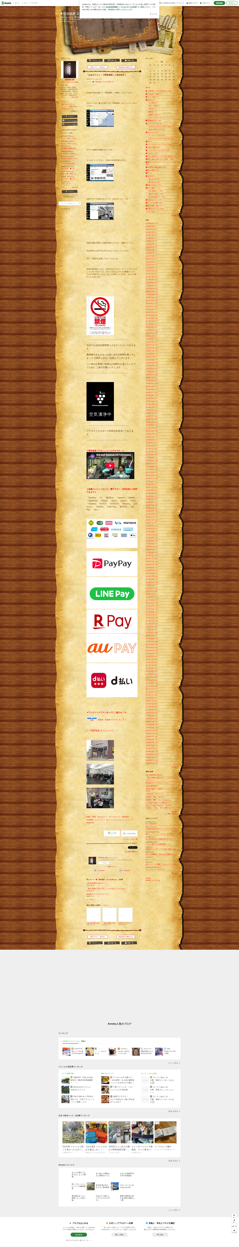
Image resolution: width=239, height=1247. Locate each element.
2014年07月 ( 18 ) (152, 570)
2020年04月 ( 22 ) (152, 366)
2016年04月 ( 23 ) (152, 508)
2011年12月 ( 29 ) (151, 662)
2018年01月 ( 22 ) (152, 446)
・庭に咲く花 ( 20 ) (153, 182)
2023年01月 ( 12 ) (152, 268)
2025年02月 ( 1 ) (151, 244)
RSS (149, 878)
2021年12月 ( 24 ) (152, 306)
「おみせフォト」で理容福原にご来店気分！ (106, 75)
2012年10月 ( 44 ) (152, 633)
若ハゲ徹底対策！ (152, 824)
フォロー (105, 863)
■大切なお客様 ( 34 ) (153, 147)
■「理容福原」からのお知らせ (102, 82)
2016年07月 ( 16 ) (152, 499)
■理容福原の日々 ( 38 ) (153, 121)
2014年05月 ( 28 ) (152, 576)
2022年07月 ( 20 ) (152, 286)
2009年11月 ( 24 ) (152, 736)
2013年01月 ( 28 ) (152, 624)
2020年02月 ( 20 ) (152, 372)
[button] (234, 1231)
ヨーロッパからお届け (149, 1073)
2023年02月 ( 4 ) (151, 265)
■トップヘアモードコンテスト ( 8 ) (157, 150)
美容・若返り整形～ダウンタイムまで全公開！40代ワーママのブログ (69, 174)
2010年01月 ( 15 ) (152, 730)
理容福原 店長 (69, 80)
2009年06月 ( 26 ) (152, 751)
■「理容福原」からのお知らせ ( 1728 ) (159, 91)
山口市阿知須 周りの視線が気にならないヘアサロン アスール (162, 839)
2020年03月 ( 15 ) (152, 369)
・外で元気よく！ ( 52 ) (154, 191)
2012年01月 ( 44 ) (152, 659)
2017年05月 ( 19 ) (152, 469)
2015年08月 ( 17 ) (152, 532)
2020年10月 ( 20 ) (152, 348)
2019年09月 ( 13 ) (152, 386)
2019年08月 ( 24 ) (152, 389)
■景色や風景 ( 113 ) (152, 170)
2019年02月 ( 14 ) (152, 407)
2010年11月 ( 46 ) (152, 701)
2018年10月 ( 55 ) (152, 419)
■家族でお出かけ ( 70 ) (153, 185)
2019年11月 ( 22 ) (151, 380)
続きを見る (75, 97)
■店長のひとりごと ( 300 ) (155, 209)
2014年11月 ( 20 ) (152, 558)
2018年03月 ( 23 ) (152, 440)
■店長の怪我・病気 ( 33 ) (154, 206)
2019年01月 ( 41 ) (152, 410)
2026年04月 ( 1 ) (151, 226)
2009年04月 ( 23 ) (152, 757)
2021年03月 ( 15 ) (152, 333)
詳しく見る (119, 1235)
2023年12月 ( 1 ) (151, 256)
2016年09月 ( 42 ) (152, 493)
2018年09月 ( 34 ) (152, 422)
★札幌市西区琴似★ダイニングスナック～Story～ (162, 829)
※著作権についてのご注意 (153, 880)
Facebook (101, 870)
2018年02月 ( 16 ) (152, 443)
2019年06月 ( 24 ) (152, 395)
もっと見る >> (91, 899)
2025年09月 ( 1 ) (151, 238)
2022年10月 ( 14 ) (152, 277)
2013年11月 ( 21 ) (151, 594)
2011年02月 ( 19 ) (152, 692)
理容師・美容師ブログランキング (111, 720)
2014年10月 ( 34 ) (152, 561)
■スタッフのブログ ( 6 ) (154, 124)
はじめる (79, 1235)
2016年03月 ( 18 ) (152, 511)
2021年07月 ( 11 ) (152, 321)
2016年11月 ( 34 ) (152, 487)
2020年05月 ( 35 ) (152, 363)
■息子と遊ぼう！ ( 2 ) (153, 188)
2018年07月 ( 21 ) (152, 428)
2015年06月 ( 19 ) (152, 538)
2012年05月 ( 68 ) (152, 647)
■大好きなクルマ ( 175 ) (154, 200)
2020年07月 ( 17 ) (152, 357)
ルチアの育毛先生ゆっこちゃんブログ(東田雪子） (69, 163)
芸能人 (83, 1041)
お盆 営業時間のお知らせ (95, 883)
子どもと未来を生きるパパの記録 (69, 143)
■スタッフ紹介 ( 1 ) (152, 97)
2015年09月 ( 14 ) (152, 529)
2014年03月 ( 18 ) (152, 582)
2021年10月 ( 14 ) (152, 312)
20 (166, 77)
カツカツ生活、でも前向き (69, 138)
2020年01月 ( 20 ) (152, 375)
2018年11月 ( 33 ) (152, 416)
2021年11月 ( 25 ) (151, 309)
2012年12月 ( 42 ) (152, 627)
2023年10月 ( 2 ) (151, 259)
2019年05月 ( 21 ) (152, 398)
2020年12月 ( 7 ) (151, 342)
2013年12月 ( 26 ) (152, 591)
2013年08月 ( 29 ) (152, 603)
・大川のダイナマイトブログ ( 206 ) (158, 127)
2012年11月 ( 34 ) (152, 630)
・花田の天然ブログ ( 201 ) (155, 129)
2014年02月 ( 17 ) (152, 585)
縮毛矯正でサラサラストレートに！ (98, 894)
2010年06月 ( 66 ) (152, 716)
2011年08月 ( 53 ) (152, 674)
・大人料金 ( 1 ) (151, 103)
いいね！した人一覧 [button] (131, 839)
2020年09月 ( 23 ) (152, 351)
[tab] (70, 1041)
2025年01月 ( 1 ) (151, 247)
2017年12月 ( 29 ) (152, 449)
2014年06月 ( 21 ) (152, 573)
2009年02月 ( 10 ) (152, 763)
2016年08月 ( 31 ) (152, 496)
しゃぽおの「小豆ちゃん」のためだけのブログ (69, 153)
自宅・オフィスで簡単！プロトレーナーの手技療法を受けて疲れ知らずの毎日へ (162, 864)
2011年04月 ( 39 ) (152, 686)
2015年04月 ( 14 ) (152, 544)
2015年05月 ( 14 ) (152, 541)
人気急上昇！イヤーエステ (155, 794)
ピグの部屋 (74, 82)
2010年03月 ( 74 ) (152, 725)
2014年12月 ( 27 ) (152, 555)
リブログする (131, 833)
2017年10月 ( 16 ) (152, 455)
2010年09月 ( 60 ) (152, 707)
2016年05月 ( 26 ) (152, 505)
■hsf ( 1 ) (149, 141)
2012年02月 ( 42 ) (152, 656)
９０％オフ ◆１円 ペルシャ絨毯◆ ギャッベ (69, 169)
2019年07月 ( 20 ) (152, 392)
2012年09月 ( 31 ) (152, 636)
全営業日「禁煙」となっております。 (158, 800)
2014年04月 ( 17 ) (152, 579)
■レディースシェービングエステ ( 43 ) (159, 144)
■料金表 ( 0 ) (150, 100)
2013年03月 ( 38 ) (152, 618)
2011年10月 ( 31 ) (152, 668)
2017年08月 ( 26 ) (152, 461)
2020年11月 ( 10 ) (152, 345)
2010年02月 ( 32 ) (152, 728)
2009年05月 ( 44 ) (152, 754)
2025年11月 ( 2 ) (151, 235)
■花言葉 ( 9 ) (150, 176)
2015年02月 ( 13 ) (152, 550)
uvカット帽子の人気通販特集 (155, 844)
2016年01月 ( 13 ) (152, 517)
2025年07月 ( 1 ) (151, 241)
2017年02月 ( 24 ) (152, 478)
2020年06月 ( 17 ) (152, 360)
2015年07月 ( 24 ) (152, 535)
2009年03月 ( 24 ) (152, 760)
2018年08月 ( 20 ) (152, 425)
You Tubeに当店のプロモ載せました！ (159, 803)
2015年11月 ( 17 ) (151, 523)
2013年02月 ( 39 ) (152, 621)
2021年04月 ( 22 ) (152, 330)
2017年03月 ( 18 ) (152, 475)
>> (167, 62)
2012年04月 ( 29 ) (152, 650)
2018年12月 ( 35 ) (152, 413)
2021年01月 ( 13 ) (152, 339)
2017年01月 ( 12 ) (152, 481)
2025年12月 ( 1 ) (151, 232)
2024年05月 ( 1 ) (151, 250)
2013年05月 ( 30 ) (152, 612)
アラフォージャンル (67, 109)
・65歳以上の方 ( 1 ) (153, 115)
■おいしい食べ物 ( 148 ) (154, 203)
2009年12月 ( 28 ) (152, 733)
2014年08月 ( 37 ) (152, 567)
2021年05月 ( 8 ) (151, 327)
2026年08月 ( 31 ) (152, 223)
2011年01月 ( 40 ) (152, 695)
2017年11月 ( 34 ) (152, 452)
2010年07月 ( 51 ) (152, 713)
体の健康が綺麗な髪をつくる (69, 148)
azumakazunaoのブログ (69, 158)
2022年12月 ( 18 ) (152, 271)
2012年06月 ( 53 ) (152, 644)
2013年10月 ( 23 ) (152, 597)
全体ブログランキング (68, 104)
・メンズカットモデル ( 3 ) (155, 135)
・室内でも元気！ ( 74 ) (154, 194)
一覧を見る (174, 215)
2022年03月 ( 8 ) (151, 297)
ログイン (232, 3)
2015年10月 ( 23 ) (152, 526)
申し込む (160, 1235)
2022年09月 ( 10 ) (152, 280)
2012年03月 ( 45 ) (152, 653)
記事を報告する (132, 852)
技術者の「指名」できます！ (155, 797)
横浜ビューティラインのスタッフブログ (159, 834)
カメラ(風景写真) (67, 1073)
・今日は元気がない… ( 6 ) (155, 197)
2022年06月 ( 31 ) (152, 289)
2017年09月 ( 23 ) (152, 458)
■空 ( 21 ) (149, 173)
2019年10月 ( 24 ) (152, 383)
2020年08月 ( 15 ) (152, 354)
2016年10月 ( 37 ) (152, 490)
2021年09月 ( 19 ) (152, 315)
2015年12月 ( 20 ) (152, 520)
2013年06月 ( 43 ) (152, 609)
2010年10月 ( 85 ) (152, 704)
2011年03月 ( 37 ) (152, 689)
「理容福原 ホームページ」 (102, 730)
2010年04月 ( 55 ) (152, 722)
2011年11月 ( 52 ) (151, 665)
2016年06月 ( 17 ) (152, 502)
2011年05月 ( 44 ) (152, 683)
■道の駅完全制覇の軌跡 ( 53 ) (156, 167)
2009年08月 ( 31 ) (152, 745)
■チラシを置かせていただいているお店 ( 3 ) (161, 156)
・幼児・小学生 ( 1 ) (153, 106)
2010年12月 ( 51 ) (152, 698)
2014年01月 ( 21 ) (152, 588)
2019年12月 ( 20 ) (152, 378)
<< (157, 62)
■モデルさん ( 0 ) (152, 132)
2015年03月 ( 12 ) (152, 547)
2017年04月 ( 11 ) (152, 472)
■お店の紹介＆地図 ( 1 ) (154, 94)
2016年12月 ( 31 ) (152, 484)
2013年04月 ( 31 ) (152, 615)
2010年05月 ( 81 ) (152, 719)
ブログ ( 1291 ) (150, 212)
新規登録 (219, 3)
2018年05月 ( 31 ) (152, 434)
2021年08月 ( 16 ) (152, 318)
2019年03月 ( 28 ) (152, 404)
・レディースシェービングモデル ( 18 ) (159, 138)
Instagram (126, 870)
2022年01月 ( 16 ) (152, 303)
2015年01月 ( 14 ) (152, 553)
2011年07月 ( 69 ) (152, 677)
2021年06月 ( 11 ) (152, 324)
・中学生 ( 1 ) (151, 109)
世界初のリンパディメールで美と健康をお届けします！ (162, 849)
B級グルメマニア (107, 1073)
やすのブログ (65, 184)
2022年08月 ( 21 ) (152, 283)
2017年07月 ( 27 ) (152, 464)
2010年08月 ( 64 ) (152, 710)
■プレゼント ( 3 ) (152, 153)
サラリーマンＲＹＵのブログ (155, 869)
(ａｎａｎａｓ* (151, 859)
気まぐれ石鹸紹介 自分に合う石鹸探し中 (160, 854)
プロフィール (65, 82)
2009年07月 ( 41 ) (152, 748)
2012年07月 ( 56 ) (152, 642)
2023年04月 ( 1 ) (151, 262)
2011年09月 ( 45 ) (152, 671)
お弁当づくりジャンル (70, 1041)
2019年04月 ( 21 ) (152, 401)
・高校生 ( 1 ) (151, 112)
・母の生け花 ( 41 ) (153, 179)
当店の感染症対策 (152, 786)
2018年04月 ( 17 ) (152, 437)
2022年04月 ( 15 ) (152, 294)
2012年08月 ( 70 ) (152, 639)
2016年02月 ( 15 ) (152, 514)
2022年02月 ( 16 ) (152, 300)
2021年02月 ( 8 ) (151, 336)
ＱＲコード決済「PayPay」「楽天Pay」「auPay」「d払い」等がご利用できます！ (160, 807)
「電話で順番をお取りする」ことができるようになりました (107, 889)
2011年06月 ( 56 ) (152, 680)
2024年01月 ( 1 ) (151, 253)
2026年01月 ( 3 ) (151, 229)
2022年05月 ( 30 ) (152, 292)
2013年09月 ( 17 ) (152, 600)
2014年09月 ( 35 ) (152, 564)
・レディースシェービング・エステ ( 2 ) (160, 118)
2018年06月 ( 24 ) (152, 431)
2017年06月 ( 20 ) (152, 467)
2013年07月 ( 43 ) (152, 606)
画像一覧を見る (173, 814)
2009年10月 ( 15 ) (152, 739)
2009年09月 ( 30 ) (152, 742)
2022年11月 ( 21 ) (151, 274)
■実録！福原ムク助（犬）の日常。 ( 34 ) (160, 159)
